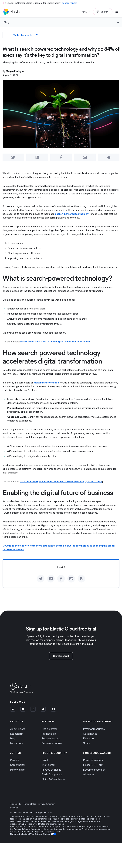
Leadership (16, 733)
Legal (44, 760)
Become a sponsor (94, 769)
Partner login (48, 733)
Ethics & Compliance (53, 779)
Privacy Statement (46, 804)
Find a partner (49, 728)
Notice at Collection (19, 834)
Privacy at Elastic (51, 769)
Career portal (17, 764)
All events (88, 774)
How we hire (17, 769)
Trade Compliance (51, 774)
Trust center (48, 764)
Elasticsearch (72, 640)
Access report (69, 3)
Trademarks (15, 804)
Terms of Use (29, 804)
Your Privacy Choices (40, 834)
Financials (89, 738)
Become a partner (51, 743)
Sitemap (14, 808)
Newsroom (16, 743)
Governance (90, 733)
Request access (50, 738)
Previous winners (93, 760)
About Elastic (17, 728)
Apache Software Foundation (27, 829)
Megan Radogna (15, 71)
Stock (86, 743)
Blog (12, 738)
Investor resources (94, 728)
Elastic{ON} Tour (92, 764)
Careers (14, 760)
